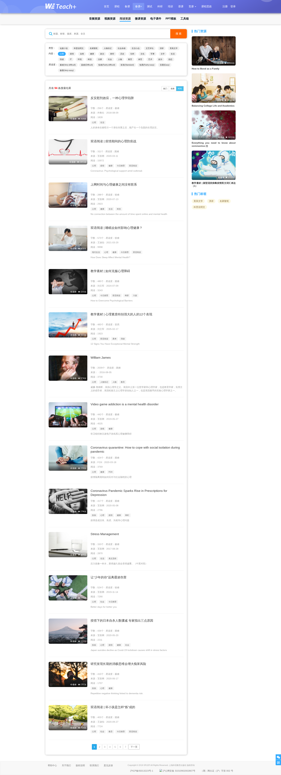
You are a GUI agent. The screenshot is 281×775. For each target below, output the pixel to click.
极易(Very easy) (67, 70)
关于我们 (66, 765)
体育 (140, 59)
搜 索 (178, 33)
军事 (152, 54)
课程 (117, 6)
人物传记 (108, 48)
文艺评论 (150, 48)
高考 (114, 339)
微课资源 (140, 18)
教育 (130, 59)
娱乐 (160, 59)
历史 (122, 54)
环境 (80, 59)
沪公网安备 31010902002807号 (179, 770)
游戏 (102, 429)
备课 (127, 6)
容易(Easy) (164, 65)
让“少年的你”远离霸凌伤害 (109, 577)
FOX (111, 472)
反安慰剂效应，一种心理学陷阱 (112, 98)
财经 (112, 54)
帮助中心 (52, 765)
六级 (135, 295)
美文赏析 (112, 558)
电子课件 (155, 18)
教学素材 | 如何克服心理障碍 (110, 271)
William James (101, 357)
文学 (163, 54)
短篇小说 (64, 48)
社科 (132, 54)
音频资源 (94, 18)
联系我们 (94, 765)
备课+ (138, 6)
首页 (106, 6)
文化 (142, 54)
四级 (123, 339)
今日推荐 (121, 166)
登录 (233, 6)
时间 (180, 89)
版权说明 (80, 765)
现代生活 (96, 252)
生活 (173, 54)
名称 (172, 89)
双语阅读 (133, 166)
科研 (160, 6)
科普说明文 (79, 48)
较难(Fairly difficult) (106, 65)
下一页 (134, 747)
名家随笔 (94, 48)
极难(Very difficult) (68, 65)
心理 (62, 54)
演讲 (162, 48)
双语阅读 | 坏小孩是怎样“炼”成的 (113, 707)
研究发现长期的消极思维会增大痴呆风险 (118, 664)
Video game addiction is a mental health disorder (125, 404)
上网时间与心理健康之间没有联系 (114, 184)
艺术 (150, 59)
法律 (100, 59)
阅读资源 (125, 18)
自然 (82, 54)
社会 (110, 59)
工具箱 (185, 18)
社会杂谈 (122, 48)
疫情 (72, 54)
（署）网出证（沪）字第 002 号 (217, 770)
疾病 (94, 515)
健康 (92, 54)
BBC (127, 515)
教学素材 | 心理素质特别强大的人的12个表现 (121, 314)
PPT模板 (171, 18)
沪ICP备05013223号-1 (141, 770)
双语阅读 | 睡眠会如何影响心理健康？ (116, 227)
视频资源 (109, 18)
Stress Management (105, 534)
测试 (149, 6)
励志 (170, 59)
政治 (102, 54)
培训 (170, 6)
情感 (62, 59)
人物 (120, 59)
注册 (225, 6)
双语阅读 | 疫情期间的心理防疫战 (113, 141)
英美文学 (174, 48)
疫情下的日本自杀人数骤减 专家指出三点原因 (122, 620)
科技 (90, 59)
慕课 (180, 6)
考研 (127, 295)
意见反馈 (108, 765)
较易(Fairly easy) (147, 65)
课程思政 (206, 6)
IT (71, 59)
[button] (192, 6)
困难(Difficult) (87, 65)
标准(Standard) (127, 65)
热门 (165, 89)
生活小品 (136, 48)
